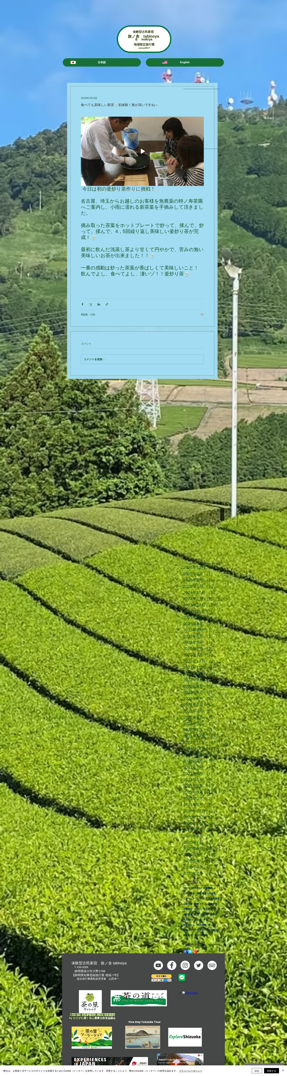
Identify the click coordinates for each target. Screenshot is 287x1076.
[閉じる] (283, 1070)
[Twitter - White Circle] (198, 965)
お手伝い (196, 888)
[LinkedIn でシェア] (98, 304)
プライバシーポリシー (190, 1070)
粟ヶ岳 (211, 924)
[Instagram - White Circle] (185, 965)
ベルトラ (199, 898)
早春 (205, 919)
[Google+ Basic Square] (195, 951)
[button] (102, 62)
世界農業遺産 (213, 898)
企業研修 (187, 903)
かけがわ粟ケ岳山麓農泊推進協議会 (201, 893)
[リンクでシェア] (106, 304)
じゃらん (187, 898)
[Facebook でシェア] (82, 304)
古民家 (206, 909)
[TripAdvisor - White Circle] (212, 965)
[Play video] (142, 151)
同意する (271, 1070)
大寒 (196, 914)
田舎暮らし (189, 924)
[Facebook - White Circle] (171, 965)
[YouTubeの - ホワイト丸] (158, 965)
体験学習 (212, 903)
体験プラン (200, 903)
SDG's (186, 888)
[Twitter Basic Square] (190, 951)
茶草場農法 (211, 930)
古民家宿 (187, 914)
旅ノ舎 (197, 919)
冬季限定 (187, 909)
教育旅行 (187, 919)
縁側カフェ (189, 930)
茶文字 (200, 930)
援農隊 (213, 914)
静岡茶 (204, 935)
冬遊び (197, 909)
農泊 (196, 935)
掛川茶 (204, 914)
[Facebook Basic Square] (185, 951)
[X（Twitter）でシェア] (90, 304)
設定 (257, 1070)
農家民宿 (187, 935)
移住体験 (201, 924)
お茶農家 (208, 888)
